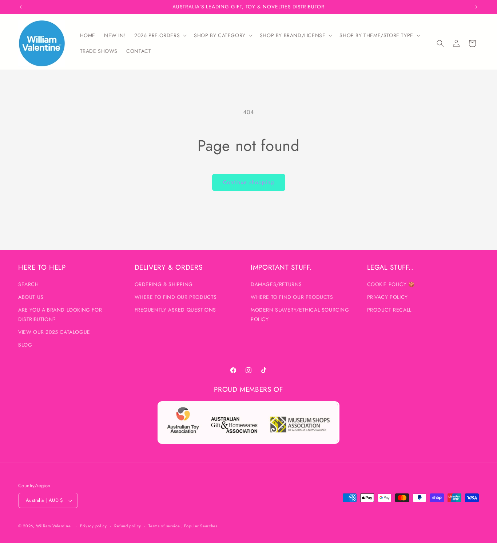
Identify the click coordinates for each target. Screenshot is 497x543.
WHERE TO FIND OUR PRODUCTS (176, 297)
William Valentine (53, 526)
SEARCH (28, 284)
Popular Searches (201, 526)
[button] (160, 35)
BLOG (25, 345)
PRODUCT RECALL (389, 310)
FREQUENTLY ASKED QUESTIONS (175, 310)
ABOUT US (31, 297)
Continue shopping (248, 182)
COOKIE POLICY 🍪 (391, 284)
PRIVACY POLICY (387, 297)
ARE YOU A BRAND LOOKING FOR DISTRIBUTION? (60, 314)
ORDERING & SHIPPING (164, 284)
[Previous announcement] (21, 7)
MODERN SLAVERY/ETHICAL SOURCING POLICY (300, 314)
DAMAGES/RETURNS (276, 284)
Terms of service (164, 526)
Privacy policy (93, 526)
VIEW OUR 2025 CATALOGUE (54, 332)
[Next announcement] (476, 7)
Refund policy (127, 526)
